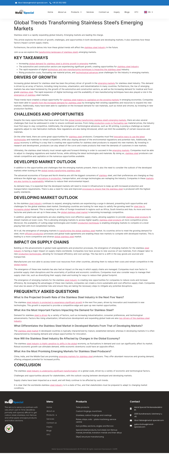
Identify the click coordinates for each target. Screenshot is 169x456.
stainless (103, 175)
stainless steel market (28, 331)
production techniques (88, 223)
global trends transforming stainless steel (60, 170)
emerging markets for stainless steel (76, 356)
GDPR (115, 449)
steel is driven (40, 315)
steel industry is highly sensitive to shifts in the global (52, 343)
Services (90, 12)
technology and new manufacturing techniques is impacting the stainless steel (84, 69)
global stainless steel (64, 236)
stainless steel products (137, 217)
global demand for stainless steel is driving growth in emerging (58, 63)
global (17, 142)
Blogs (127, 12)
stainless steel (26, 92)
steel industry (35, 203)
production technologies (29, 254)
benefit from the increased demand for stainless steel (56, 102)
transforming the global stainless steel (77, 230)
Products (75, 12)
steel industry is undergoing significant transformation (52, 371)
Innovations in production (49, 178)
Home (50, 12)
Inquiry (117, 12)
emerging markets (106, 83)
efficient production (34, 233)
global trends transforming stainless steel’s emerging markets (97, 120)
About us (62, 12)
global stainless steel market (74, 212)
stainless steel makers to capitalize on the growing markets (91, 99)
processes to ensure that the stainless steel (102, 189)
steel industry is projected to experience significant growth (54, 302)
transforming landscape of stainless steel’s (58, 52)
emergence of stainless (25, 95)
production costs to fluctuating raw (111, 123)
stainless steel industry (95, 47)
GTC (136, 12)
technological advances (87, 72)
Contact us (104, 12)
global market (20, 264)
